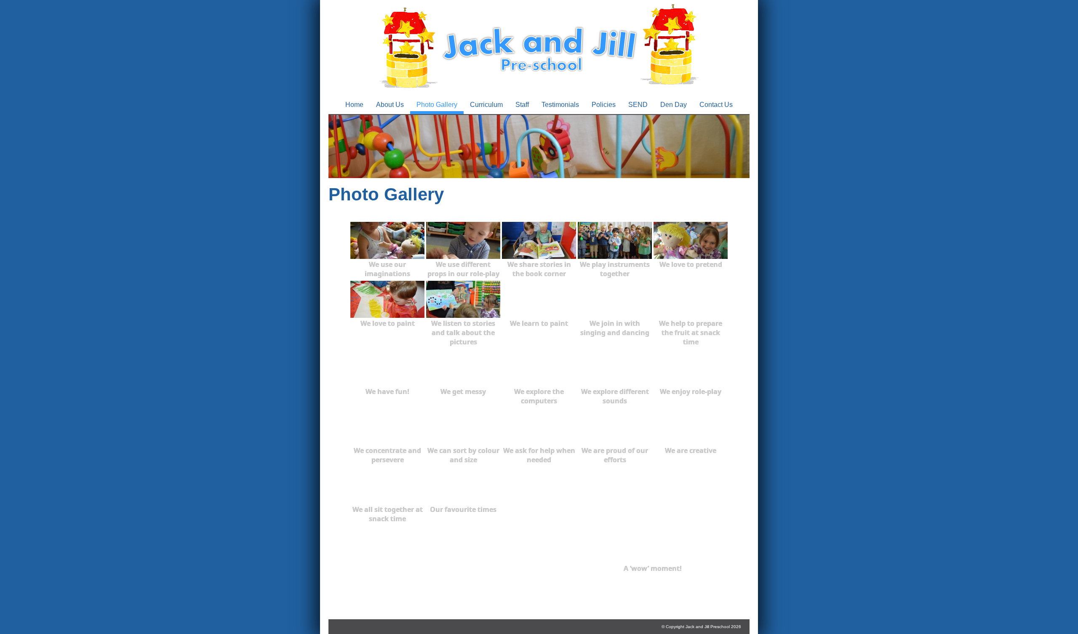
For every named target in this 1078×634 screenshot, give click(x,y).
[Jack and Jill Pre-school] (539, 90)
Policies (604, 104)
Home (354, 104)
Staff (522, 104)
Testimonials (560, 104)
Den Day (673, 104)
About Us (390, 104)
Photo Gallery (436, 104)
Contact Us (716, 104)
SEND (638, 104)
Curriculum (486, 104)
